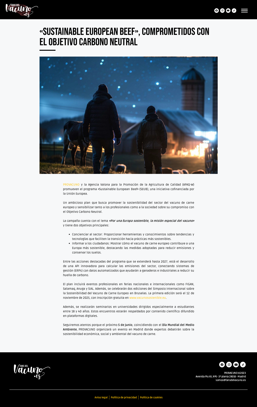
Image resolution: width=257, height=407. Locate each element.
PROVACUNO (71, 185)
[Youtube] (228, 10)
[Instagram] (222, 10)
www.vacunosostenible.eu (147, 298)
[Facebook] (216, 10)
